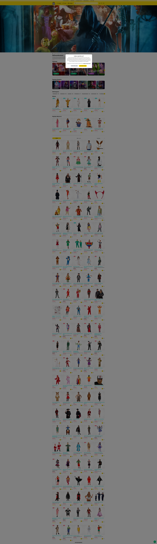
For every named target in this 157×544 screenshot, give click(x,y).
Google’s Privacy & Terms (87, 63)
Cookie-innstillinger (74, 65)
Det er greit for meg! (83, 65)
